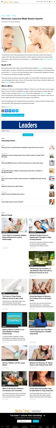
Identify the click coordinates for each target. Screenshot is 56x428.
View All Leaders (28, 135)
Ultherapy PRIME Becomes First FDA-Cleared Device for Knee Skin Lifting (22, 163)
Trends (14, 15)
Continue (36, 421)
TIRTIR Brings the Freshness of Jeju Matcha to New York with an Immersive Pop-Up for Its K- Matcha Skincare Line (41, 271)
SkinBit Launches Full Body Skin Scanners (12, 194)
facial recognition (48, 59)
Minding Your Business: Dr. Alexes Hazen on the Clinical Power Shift (41, 364)
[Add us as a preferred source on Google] (16, 110)
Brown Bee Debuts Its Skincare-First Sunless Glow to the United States (40, 298)
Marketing (5, 232)
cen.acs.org (9, 107)
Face (2, 199)
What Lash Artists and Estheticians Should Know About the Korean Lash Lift (22, 147)
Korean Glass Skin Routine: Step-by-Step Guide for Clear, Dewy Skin (41, 389)
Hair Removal (33, 232)
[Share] (6, 110)
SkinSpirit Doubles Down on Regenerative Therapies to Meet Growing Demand (40, 237)
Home (2, 15)
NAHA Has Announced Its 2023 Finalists (12, 186)
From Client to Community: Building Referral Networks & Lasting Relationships (14, 237)
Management (33, 359)
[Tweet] (13, 110)
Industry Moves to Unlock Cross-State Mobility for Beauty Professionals (13, 332)
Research (3, 168)
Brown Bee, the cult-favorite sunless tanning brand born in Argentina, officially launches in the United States (41, 304)
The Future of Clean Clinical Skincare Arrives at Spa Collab (12, 297)
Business (8, 15)
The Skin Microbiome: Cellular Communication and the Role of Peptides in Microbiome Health (22, 171)
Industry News (4, 153)
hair (10, 72)
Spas (3, 385)
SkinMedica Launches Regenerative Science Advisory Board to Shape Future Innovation (22, 156)
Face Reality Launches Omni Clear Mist (12, 202)
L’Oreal (41, 68)
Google (8, 82)
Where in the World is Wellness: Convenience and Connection (13, 389)
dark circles (43, 93)
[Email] (2, 110)
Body (2, 176)
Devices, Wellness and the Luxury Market (13, 364)
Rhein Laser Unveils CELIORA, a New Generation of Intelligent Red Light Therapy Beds (23, 179)
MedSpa (4, 359)
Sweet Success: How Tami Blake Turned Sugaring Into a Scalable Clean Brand (41, 332)
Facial (31, 385)
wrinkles (23, 93)
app (30, 59)
